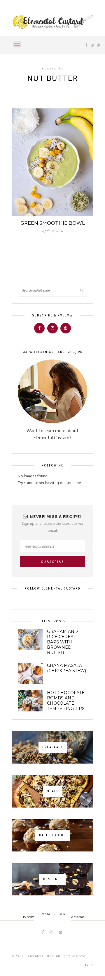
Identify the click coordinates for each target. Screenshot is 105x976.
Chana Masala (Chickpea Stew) (66, 668)
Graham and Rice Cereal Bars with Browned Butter (62, 642)
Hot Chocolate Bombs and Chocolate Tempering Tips (66, 700)
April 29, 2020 (52, 231)
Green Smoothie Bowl (52, 223)
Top (88, 965)
